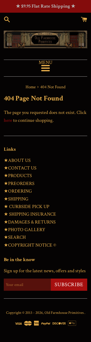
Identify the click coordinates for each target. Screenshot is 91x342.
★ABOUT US (17, 160)
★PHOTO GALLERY (24, 230)
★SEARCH (15, 237)
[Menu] (45, 68)
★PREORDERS (19, 183)
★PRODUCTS (18, 176)
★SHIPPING (16, 199)
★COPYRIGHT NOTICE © (30, 245)
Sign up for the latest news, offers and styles (45, 271)
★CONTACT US (20, 168)
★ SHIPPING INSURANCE (30, 214)
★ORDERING (18, 191)
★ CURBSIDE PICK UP (26, 206)
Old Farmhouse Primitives (64, 312)
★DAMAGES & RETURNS (30, 222)
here (8, 120)
